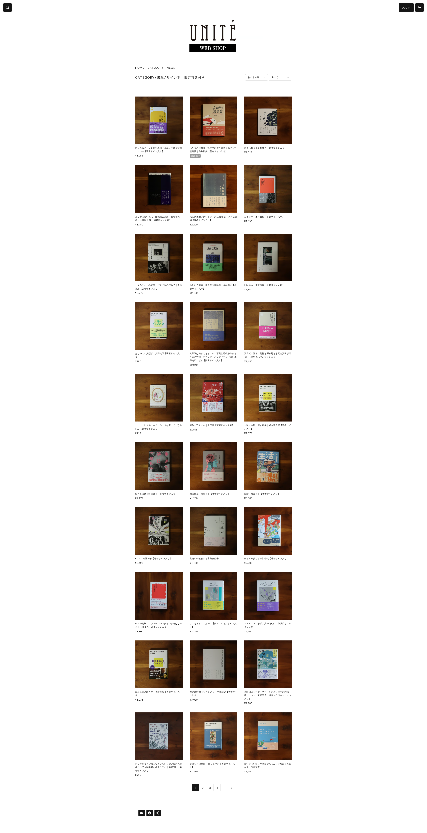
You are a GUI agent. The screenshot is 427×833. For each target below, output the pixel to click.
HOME (139, 67)
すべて (274, 77)
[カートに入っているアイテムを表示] (419, 7)
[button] (406, 7)
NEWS (171, 67)
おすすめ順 (253, 77)
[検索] (7, 7)
